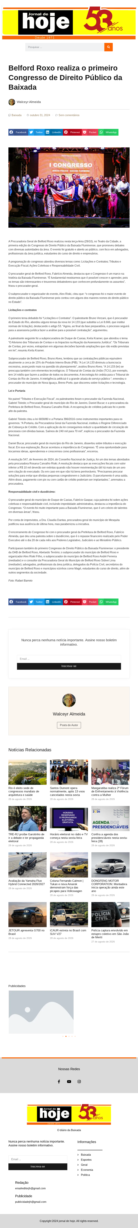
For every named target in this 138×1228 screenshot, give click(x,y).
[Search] (108, 47)
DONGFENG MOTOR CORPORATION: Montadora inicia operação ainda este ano (109, 886)
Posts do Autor (69, 725)
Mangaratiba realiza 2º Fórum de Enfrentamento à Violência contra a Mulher (109, 791)
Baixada (17, 115)
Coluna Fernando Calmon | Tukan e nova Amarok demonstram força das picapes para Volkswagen (66, 886)
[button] (18, 132)
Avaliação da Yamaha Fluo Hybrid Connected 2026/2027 (26, 882)
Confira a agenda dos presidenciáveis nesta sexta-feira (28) (109, 838)
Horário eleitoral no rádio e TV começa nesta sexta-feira (69, 836)
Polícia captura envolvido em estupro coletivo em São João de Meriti (110, 934)
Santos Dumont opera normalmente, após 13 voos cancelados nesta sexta (67, 791)
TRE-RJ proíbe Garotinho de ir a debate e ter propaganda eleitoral (26, 838)
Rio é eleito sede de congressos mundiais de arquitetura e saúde (23, 791)
